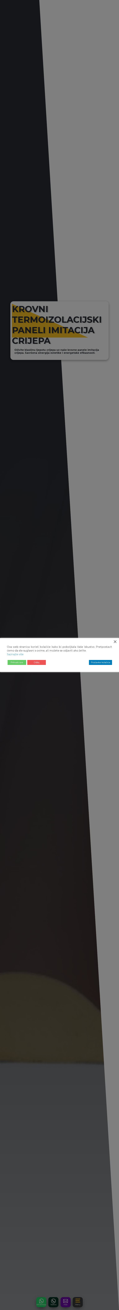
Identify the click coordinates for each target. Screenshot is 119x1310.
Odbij (36, 662)
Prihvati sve (17, 662)
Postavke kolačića (100, 662)
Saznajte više (15, 654)
